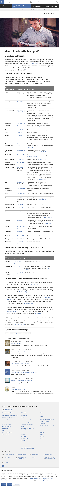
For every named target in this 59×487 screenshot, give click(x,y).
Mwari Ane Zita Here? (18, 352)
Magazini (23, 426)
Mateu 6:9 (19, 132)
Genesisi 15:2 (20, 239)
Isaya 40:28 (20, 130)
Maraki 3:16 (10, 299)
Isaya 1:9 (19, 198)
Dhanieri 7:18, (20, 242)
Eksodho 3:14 (20, 167)
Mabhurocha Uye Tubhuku (27, 419)
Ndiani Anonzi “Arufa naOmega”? (21, 381)
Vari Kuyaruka (5, 428)
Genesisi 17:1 (20, 102)
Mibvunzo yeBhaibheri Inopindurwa (22, 9)
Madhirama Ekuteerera (26, 445)
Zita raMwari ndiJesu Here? (19, 364)
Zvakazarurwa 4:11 (32, 156)
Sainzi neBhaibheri (6, 435)
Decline (10, 484)
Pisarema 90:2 (36, 127)
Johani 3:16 (48, 223)
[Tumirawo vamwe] (53, 9)
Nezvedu (42, 416)
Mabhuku (23, 417)
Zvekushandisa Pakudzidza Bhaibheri (10, 422)
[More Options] (57, 9)
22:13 (23, 112)
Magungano (42, 432)
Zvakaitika (42, 436)
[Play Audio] (50, 9)
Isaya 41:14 (20, 220)
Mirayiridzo (23, 436)
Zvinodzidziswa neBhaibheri (7, 9)
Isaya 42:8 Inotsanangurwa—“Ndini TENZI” (25, 372)
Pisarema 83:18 (39, 313)
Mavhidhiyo (23, 440)
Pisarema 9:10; (47, 297)
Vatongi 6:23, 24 (18, 273)
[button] (21, 6)
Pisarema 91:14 (29, 304)
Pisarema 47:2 (21, 204)
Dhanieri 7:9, (20, 123)
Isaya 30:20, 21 (21, 150)
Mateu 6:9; (22, 292)
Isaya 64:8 (19, 212)
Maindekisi (23, 434)
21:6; (20, 112)
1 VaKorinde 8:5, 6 (13, 311)
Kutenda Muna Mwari (7, 432)
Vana (3, 430)
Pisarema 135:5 (21, 193)
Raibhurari (23, 412)
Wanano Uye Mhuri (6, 426)
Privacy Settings (44, 480)
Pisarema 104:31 (42, 159)
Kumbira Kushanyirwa (18, 389)
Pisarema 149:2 (21, 155)
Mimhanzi (23, 442)
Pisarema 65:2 (21, 162)
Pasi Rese (42, 438)
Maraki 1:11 (35, 284)
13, (25, 123)
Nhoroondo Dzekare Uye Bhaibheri (9, 437)
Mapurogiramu (24, 432)
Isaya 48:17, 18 (42, 152)
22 (17, 125)
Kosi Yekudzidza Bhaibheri (7, 419)
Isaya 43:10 (38, 117)
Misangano (42, 428)
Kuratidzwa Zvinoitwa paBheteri (47, 425)
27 (17, 243)
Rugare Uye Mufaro (6, 424)
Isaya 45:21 (20, 231)
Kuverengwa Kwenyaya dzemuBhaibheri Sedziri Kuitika (27, 447)
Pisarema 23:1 (21, 236)
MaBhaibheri (24, 415)
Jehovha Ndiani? (16, 343)
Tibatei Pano (42, 423)
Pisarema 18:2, (21, 226)
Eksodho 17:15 (18, 266)
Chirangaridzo (43, 430)
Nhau (41, 412)
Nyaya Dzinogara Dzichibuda (27, 424)
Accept (4, 484)
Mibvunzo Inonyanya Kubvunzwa (47, 419)
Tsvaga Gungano (34, 455)
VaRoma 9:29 (42, 199)
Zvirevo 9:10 (20, 207)
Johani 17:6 (30, 292)
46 (17, 228)
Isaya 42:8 (34, 64)
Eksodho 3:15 (42, 179)
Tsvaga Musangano (21, 455)
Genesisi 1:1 (20, 135)
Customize (17, 484)
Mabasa (41, 434)
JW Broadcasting (24, 438)
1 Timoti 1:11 (20, 159)
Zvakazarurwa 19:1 (20, 324)
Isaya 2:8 (30, 147)
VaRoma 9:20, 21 (47, 217)
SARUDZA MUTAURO (48, 13)
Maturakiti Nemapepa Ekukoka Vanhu (29, 422)
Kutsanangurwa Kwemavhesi (8, 417)
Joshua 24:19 (20, 182)
